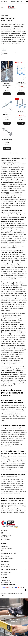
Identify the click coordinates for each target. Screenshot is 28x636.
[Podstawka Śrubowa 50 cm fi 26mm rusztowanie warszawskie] (7, 71)
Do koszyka (7, 94)
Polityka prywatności (6, 548)
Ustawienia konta (5, 566)
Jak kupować (4, 546)
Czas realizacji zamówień (7, 558)
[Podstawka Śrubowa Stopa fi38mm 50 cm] (7, 132)
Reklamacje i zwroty (6, 572)
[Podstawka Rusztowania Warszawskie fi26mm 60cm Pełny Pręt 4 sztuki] (21, 104)
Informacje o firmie (6, 582)
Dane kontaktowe (5, 580)
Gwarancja (4, 574)
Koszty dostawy (5, 556)
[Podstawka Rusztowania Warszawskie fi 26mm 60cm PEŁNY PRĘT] (7, 104)
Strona (12, 153)
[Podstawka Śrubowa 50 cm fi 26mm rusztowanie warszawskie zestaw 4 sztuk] (21, 71)
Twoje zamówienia (6, 564)
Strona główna (4, 15)
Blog (2, 550)
